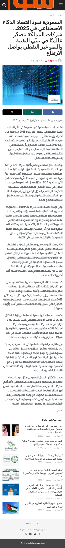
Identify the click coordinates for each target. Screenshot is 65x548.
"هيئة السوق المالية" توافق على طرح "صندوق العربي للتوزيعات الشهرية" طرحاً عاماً (42, 473)
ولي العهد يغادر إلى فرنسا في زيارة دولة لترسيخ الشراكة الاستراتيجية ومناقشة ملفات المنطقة (43, 429)
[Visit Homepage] (32, 5)
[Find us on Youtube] (30, 534)
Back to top (33, 524)
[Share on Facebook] (52, 112)
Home (59, 15)
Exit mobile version (32, 543)
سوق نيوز (50, 60)
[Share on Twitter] (12, 112)
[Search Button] (4, 5)
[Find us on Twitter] (35, 534)
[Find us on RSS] (26, 534)
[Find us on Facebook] (39, 534)
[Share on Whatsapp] (32, 112)
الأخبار (52, 15)
